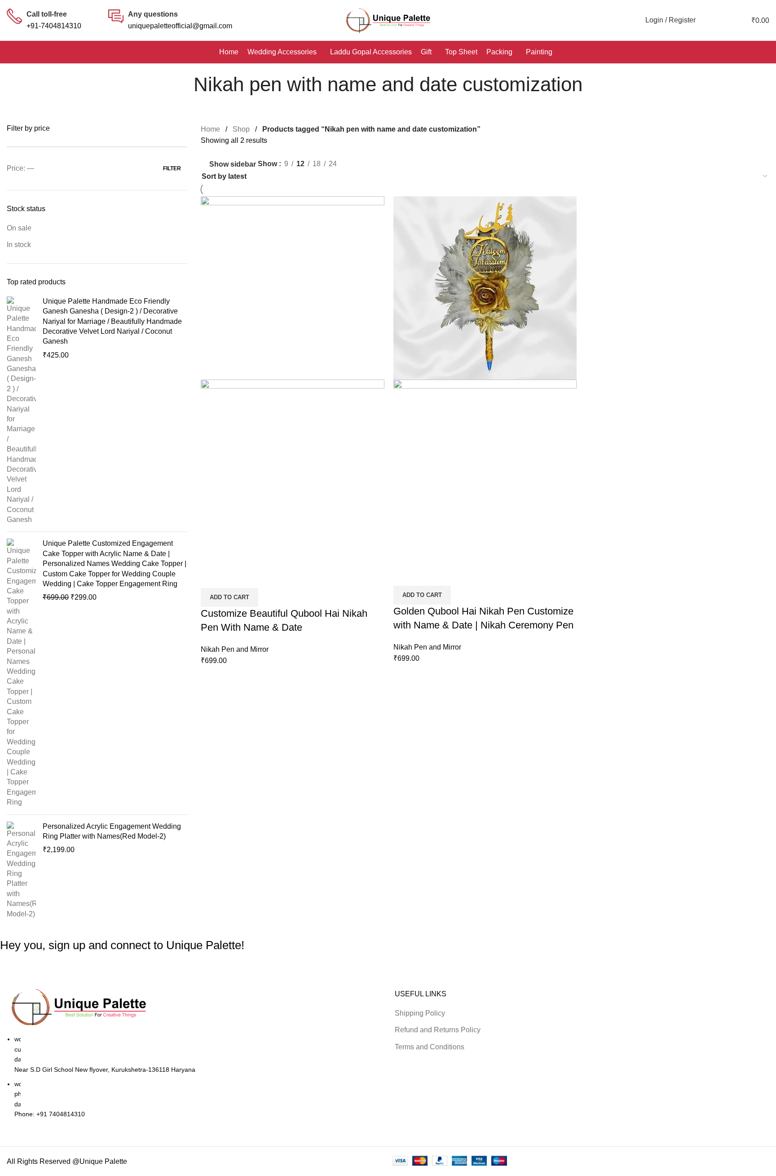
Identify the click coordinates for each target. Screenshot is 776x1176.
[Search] (707, 20)
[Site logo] (388, 20)
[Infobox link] (44, 20)
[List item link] (388, 588)
